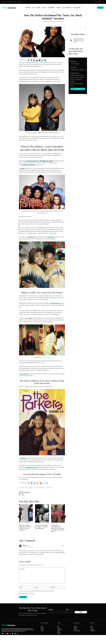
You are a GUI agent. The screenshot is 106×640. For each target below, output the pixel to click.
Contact (19, 1)
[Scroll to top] (3, 636)
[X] (31, 60)
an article (22, 168)
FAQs (15, 1)
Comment (22, 569)
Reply (63, 545)
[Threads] (10, 634)
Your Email (73, 67)
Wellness (38, 7)
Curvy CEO (58, 7)
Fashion (91, 626)
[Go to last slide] (19, 517)
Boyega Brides (51, 237)
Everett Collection (45, 357)
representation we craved (31, 467)
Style (33, 7)
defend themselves (55, 303)
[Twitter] (5, 634)
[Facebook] (28, 60)
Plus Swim (75, 626)
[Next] (65, 517)
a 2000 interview (24, 373)
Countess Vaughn (23, 487)
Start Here (28, 7)
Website (53, 587)
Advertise (42, 627)
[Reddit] (36, 60)
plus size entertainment (39, 487)
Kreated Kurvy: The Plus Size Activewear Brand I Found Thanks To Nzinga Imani (79, 40)
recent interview (31, 237)
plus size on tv (49, 487)
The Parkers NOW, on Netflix (48, 474)
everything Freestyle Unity (28, 164)
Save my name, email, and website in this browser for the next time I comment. (37, 590)
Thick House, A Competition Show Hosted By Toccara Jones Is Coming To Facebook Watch (57, 528)
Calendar (75, 629)
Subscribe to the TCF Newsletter (27, 593)
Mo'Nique (30, 487)
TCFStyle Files (92, 630)
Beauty (58, 627)
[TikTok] (18, 634)
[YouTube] (12, 634)
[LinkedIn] (34, 60)
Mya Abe (45, 21)
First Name (73, 61)
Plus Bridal (75, 627)
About (3, 1)
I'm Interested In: (74, 73)
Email (37, 587)
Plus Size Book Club (77, 630)
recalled (30, 318)
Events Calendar (76, 7)
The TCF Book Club (67, 7)
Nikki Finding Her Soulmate (46, 161)
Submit (81, 612)
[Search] (84, 28)
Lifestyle (44, 7)
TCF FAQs (42, 629)
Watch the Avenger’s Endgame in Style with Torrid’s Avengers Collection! (25, 527)
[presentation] (26, 513)
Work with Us (9, 1)
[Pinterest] (39, 60)
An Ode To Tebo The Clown (32, 161)
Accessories (92, 629)
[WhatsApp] (42, 60)
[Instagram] (7, 634)
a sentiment (23, 458)
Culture (53, 12)
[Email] (45, 60)
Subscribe (77, 89)
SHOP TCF (100, 7)
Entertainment (51, 7)
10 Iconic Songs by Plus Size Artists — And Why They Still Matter (41, 526)
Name (21, 587)
